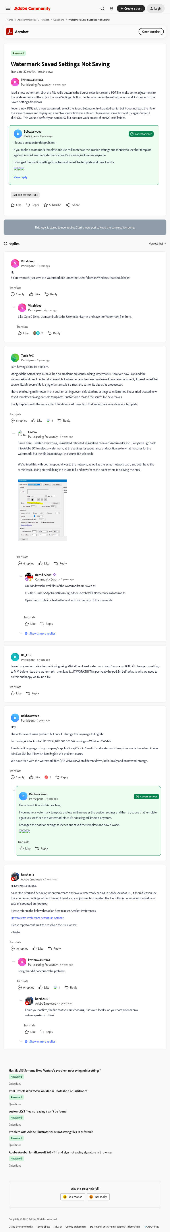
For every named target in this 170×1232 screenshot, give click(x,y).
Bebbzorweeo (32, 131)
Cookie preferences (76, 1226)
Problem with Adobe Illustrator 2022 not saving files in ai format (51, 1132)
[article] (85, 278)
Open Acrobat (151, 31)
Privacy (58, 1226)
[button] (8, 10)
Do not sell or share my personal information (115, 1226)
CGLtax (32, 432)
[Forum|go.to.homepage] (32, 8)
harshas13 (27, 874)
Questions (58, 19)
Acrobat (45, 19)
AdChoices (153, 1226)
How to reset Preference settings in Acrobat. (37, 918)
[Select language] (111, 8)
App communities (27, 19)
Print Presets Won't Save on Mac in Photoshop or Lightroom (48, 1091)
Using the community (21, 1226)
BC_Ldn (26, 655)
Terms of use (43, 1226)
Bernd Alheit (43, 575)
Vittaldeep (28, 261)
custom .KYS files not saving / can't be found (38, 1111)
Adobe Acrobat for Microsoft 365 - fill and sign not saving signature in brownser (60, 1152)
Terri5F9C (27, 355)
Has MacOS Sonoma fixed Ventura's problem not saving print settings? (55, 1070)
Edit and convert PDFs (25, 194)
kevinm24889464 (32, 80)
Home (10, 19)
